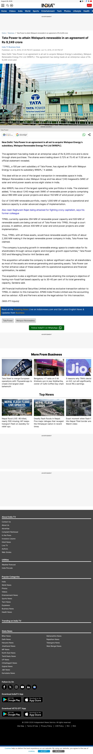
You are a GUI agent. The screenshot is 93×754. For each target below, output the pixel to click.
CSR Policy (59, 726)
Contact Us (6, 522)
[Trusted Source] (21, 135)
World (27, 11)
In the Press (6, 535)
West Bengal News (53, 646)
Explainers (6, 605)
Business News (8, 609)
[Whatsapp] (83, 134)
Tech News (6, 602)
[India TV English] (48, 5)
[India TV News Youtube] (91, 1)
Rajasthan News (52, 639)
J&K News (6, 670)
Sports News (7, 598)
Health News (7, 612)
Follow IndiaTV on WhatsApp (44, 328)
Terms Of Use (32, 726)
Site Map (20, 726)
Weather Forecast (9, 565)
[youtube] (22, 687)
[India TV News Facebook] (86, 1)
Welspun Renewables (25, 320)
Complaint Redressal (10, 532)
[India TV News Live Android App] (11, 700)
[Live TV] (89, 5)
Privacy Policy (46, 726)
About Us (5, 525)
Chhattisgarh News (9, 663)
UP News (5, 660)
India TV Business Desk (11, 47)
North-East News (8, 653)
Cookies (8, 748)
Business (11, 33)
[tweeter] (10, 687)
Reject (58, 751)
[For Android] (11, 714)
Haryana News (7, 643)
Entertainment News (10, 595)
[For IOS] (33, 714)
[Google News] (8, 135)
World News (6, 585)
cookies (31, 751)
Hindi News (6, 542)
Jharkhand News (8, 646)
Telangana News (53, 643)
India (20, 11)
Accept (44, 751)
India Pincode (7, 568)
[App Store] (33, 700)
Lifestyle (77, 11)
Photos (67, 11)
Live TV (5, 545)
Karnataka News (8, 673)
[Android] (83, 1)
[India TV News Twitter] (88, 1)
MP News (5, 649)
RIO (68, 726)
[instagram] (16, 687)
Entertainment (48, 11)
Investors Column (9, 539)
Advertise (5, 528)
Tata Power (8, 320)
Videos (12, 11)
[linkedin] (28, 687)
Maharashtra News (53, 636)
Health (86, 11)
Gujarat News (7, 666)
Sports (36, 11)
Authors (5, 549)
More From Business (46, 354)
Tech (59, 11)
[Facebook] (4, 687)
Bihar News (6, 636)
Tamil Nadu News (9, 656)
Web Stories (6, 552)
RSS (74, 726)
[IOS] (80, 1)
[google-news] (34, 687)
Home (4, 11)
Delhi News (6, 639)
